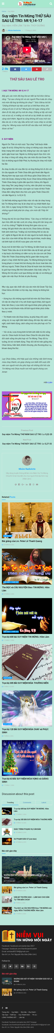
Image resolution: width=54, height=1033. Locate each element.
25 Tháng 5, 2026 (8, 594)
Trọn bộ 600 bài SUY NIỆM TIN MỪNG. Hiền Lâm (25, 636)
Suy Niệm (11, 11)
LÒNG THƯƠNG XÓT (9, 1017)
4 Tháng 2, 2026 (20, 903)
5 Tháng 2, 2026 (8, 736)
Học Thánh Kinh (24, 1015)
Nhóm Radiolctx (14, 30)
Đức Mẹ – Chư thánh (28, 1012)
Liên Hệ (21, 1017)
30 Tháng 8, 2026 (8, 544)
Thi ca (34, 1015)
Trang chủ (5, 1012)
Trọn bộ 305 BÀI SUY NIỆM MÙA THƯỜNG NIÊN (25, 683)
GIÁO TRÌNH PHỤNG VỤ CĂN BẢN (27, 829)
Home (4, 11)
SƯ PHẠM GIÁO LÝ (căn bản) (25, 839)
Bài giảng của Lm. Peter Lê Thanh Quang (22, 541)
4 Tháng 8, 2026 (10, 881)
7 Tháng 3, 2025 (30, 30)
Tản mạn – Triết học (9, 1015)
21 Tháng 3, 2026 (20, 913)
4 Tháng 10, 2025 (8, 686)
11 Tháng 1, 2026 (8, 640)
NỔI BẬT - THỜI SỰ (11, 582)
